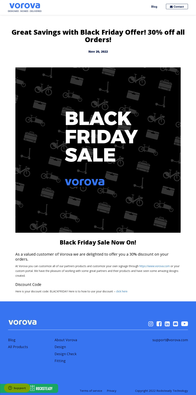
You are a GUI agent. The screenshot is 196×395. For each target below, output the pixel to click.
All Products (18, 346)
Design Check (66, 354)
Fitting (60, 360)
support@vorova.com (170, 340)
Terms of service (91, 391)
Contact (179, 6)
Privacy (111, 391)
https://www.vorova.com (154, 266)
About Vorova (66, 340)
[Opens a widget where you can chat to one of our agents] (17, 388)
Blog (154, 6)
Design (60, 346)
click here (121, 291)
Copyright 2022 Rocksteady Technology (161, 391)
